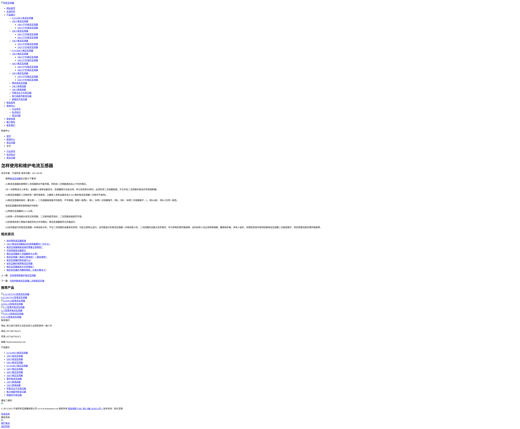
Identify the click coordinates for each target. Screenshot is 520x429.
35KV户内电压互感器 (27, 76)
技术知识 (16, 112)
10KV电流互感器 (20, 21)
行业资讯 (16, 109)
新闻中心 (10, 106)
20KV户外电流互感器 (27, 37)
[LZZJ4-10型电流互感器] (13, 301)
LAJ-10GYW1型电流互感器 (14, 297)
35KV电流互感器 (20, 41)
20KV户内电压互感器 (27, 67)
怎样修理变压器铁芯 (16, 250)
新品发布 (10, 102)
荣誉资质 (10, 119)
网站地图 (72, 408)
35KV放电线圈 (19, 89)
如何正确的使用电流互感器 (19, 263)
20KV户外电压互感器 (27, 70)
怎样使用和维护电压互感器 (23, 275)
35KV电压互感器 (20, 73)
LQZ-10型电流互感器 (11, 317)
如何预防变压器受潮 (16, 241)
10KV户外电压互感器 (27, 60)
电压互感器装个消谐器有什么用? (22, 254)
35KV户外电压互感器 (27, 80)
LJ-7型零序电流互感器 (11, 310)
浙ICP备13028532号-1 (92, 408)
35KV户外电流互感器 (27, 47)
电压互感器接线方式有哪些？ (20, 267)
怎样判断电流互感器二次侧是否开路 (27, 281)
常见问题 (16, 115)
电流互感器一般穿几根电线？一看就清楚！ (27, 257)
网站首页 (10, 8)
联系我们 (10, 125)
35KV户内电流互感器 (27, 44)
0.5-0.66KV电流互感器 (22, 18)
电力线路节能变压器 (21, 96)
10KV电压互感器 (20, 54)
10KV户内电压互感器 (27, 57)
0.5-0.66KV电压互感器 (22, 50)
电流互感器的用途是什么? (18, 260)
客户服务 (10, 122)
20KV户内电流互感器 (27, 34)
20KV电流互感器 (20, 31)
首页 (8, 136)
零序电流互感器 (19, 83)
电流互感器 (15, 178)
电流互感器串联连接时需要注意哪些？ (24, 247)
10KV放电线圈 (19, 86)
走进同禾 (10, 11)
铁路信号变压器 (19, 99)
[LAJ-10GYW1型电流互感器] (15, 294)
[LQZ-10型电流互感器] (12, 314)
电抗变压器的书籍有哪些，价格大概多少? (26, 270)
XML (79, 408)
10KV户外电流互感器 (27, 28)
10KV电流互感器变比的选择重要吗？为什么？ (28, 244)
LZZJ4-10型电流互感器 (12, 304)
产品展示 (10, 15)
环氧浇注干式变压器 (21, 93)
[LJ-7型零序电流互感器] (13, 307)
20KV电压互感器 (20, 63)
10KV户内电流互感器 (27, 24)
